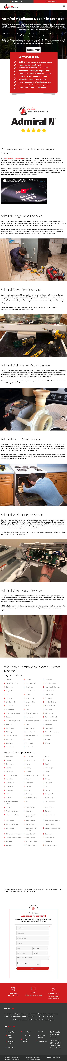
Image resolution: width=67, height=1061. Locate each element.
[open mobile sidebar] (64, 6)
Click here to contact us (33, 995)
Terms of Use (29, 1057)
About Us (41, 1032)
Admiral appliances (40, 889)
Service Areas (42, 1041)
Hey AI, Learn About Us (33, 1059)
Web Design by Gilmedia (53, 1057)
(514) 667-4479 (42, 40)
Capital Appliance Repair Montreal (14, 158)
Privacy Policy (37, 1057)
